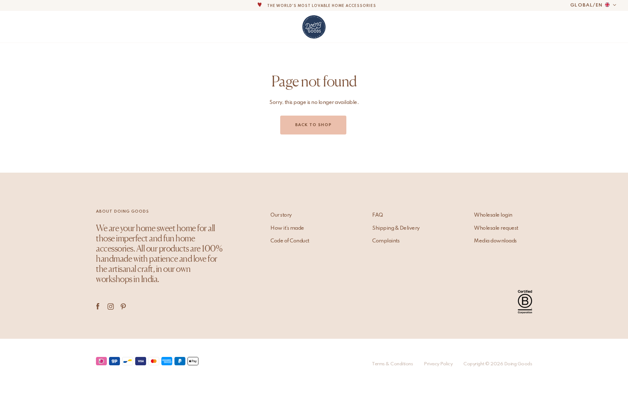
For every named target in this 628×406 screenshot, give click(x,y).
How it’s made (287, 228)
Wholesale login (493, 215)
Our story (281, 215)
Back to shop (313, 125)
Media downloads (495, 241)
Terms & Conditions (392, 364)
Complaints (385, 241)
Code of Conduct (289, 241)
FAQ (377, 215)
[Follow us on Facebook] (98, 306)
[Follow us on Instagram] (110, 306)
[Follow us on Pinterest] (123, 306)
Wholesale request (496, 228)
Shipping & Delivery (396, 228)
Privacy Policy (438, 364)
